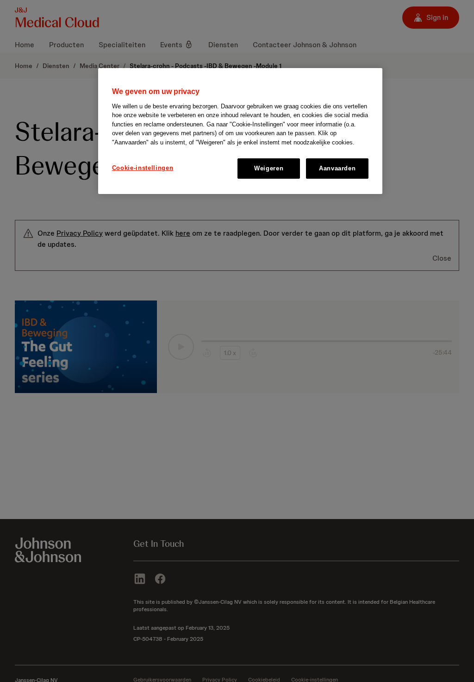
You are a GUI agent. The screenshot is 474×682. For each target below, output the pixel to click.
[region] (240, 131)
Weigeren (268, 168)
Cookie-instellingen (142, 167)
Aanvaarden (337, 168)
